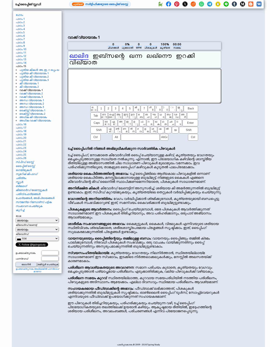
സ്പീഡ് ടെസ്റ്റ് (25, 161)
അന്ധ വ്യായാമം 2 (31, 103)
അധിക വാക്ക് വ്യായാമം (35, 120)
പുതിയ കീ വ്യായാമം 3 (34, 79)
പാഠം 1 (20, 18)
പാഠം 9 (20, 45)
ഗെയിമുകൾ (24, 169)
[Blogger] (250, 4)
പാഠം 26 (21, 157)
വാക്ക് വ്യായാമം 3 (31, 96)
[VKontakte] (259, 4)
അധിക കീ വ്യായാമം (33, 117)
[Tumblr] (234, 4)
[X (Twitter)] (185, 4)
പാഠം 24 (21, 151)
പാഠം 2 (20, 22)
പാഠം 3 (20, 25)
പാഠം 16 (21, 124)
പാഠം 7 (20, 39)
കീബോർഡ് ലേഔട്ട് (26, 225)
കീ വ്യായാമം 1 (29, 83)
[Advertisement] (144, 21)
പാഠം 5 (20, 32)
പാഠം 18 (21, 130)
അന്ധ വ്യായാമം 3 (31, 106)
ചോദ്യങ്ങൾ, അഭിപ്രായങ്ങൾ (35, 197)
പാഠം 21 (21, 141)
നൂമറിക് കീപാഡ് (26, 173)
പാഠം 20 (21, 137)
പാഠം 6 (20, 35)
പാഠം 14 (21, 62)
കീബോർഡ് (22, 234)
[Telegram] (209, 4)
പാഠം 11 (21, 52)
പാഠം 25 (21, 154)
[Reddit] (193, 4)
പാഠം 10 (21, 49)
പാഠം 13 (21, 59)
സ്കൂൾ (19, 181)
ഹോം (19, 14)
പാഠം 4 (20, 28)
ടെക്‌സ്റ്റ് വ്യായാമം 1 (32, 110)
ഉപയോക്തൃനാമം (26, 253)
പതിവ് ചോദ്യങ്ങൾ (28, 193)
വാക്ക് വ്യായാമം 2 (31, 93)
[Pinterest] (176, 4)
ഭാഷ (18, 216)
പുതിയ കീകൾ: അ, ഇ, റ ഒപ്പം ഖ (39, 69)
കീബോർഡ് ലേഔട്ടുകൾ (31, 189)
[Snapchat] (217, 4)
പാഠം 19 (21, 134)
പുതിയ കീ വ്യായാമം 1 (34, 73)
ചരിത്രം (21, 177)
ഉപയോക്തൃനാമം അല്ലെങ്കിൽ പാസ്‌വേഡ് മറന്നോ (37, 270)
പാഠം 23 (21, 147)
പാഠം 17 (21, 127)
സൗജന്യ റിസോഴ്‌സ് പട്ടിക (34, 201)
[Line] (226, 4)
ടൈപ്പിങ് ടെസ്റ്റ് (25, 165)
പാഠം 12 (21, 55)
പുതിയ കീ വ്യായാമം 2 (34, 76)
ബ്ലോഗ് (21, 185)
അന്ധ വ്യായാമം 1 (31, 100)
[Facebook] (168, 4)
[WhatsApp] (201, 4)
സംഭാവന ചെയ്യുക (29, 205)
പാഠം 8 (20, 42)
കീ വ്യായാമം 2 (29, 86)
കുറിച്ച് (20, 209)
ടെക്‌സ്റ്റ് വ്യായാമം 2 (32, 113)
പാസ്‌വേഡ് (22, 258)
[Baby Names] (160, 4)
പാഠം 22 (21, 144)
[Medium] (242, 4)
